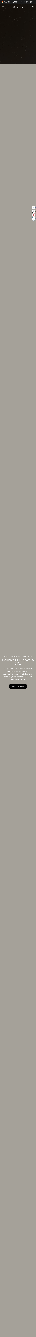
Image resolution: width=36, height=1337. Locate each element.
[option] (18, 668)
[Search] (28, 7)
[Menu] (3, 7)
